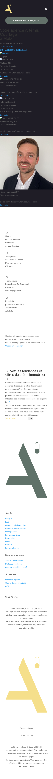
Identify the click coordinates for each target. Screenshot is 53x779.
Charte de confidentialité (15, 583)
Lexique (8, 519)
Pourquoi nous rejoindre (15, 528)
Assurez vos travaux (14, 560)
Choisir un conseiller (14, 346)
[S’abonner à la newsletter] (31, 418)
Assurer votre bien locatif (16, 567)
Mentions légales (12, 580)
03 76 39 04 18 (6, 47)
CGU (7, 586)
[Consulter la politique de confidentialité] (9, 402)
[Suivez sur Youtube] (34, 504)
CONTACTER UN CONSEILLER (13, 50)
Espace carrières (12, 535)
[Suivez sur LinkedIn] (18, 504)
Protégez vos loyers (13, 564)
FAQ (7, 522)
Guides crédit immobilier (15, 525)
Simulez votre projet (25, 20)
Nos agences (11, 532)
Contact (8, 545)
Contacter (4, 76)
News (7, 541)
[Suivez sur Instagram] (24, 504)
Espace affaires (12, 548)
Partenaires (10, 538)
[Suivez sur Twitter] (29, 504)
